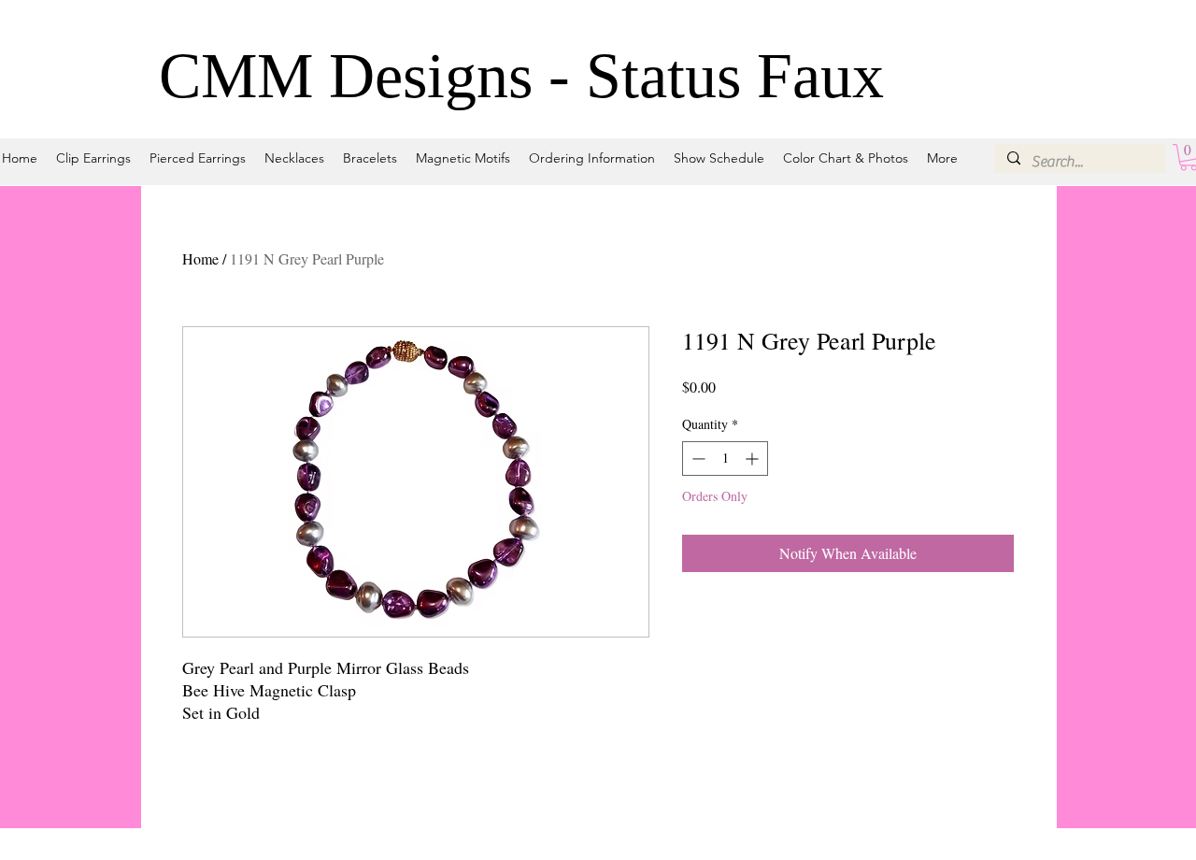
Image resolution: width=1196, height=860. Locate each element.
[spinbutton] (725, 458)
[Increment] (753, 458)
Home (200, 258)
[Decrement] (696, 458)
